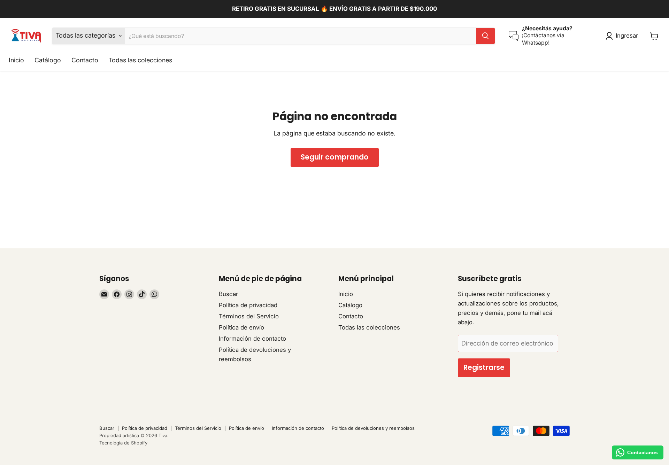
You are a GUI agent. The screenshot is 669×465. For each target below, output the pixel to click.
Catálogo (47, 60)
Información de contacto (252, 338)
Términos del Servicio (249, 316)
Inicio (16, 60)
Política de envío (241, 327)
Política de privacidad (248, 305)
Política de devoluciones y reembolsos (373, 428)
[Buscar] (485, 36)
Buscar (228, 293)
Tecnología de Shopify (123, 442)
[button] (623, 36)
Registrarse (484, 367)
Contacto (84, 60)
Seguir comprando (335, 157)
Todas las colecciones (140, 60)
